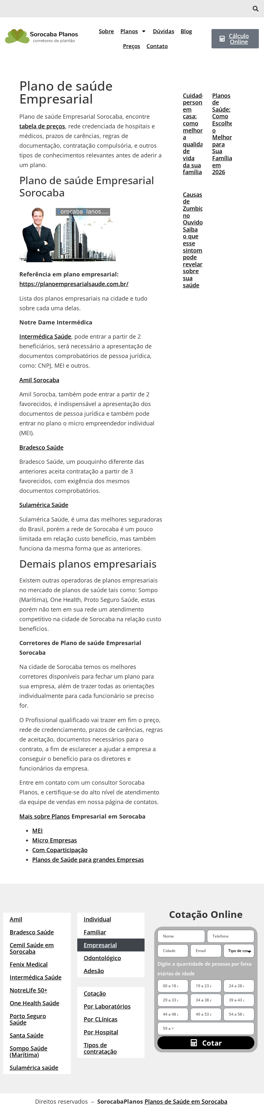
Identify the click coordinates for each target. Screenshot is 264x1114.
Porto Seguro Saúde (28, 1019)
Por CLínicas (101, 1019)
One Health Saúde (34, 1003)
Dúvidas (163, 31)
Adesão (94, 971)
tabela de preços (42, 126)
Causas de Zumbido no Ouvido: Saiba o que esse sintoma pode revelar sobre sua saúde (195, 240)
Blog (186, 31)
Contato (157, 46)
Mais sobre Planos (44, 816)
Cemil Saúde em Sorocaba (32, 948)
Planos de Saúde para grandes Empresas (88, 859)
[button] (255, 9)
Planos (129, 31)
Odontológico (102, 958)
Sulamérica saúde (34, 1067)
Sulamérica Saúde (43, 505)
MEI (37, 830)
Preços (131, 46)
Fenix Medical (29, 964)
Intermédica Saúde (45, 336)
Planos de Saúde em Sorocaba (186, 1101)
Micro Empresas (54, 840)
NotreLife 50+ (28, 990)
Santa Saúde (26, 1035)
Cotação (95, 993)
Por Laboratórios (107, 1006)
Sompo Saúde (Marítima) (28, 1051)
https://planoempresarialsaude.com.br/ (73, 284)
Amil (16, 919)
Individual (97, 919)
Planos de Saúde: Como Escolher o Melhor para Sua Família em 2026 (224, 134)
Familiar (95, 932)
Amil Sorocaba (39, 380)
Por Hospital (101, 1032)
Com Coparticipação (60, 850)
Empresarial (100, 945)
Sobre (106, 31)
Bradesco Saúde (41, 447)
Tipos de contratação (100, 1048)
